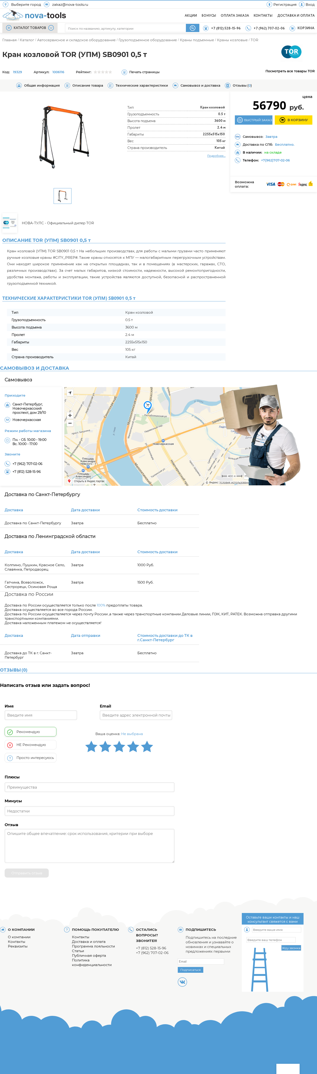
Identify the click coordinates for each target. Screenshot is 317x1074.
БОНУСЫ (209, 15)
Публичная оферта (89, 955)
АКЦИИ (191, 15)
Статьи (78, 951)
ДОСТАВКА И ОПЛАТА (296, 15)
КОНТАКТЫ (263, 15)
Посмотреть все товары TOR (290, 71)
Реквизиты (18, 946)
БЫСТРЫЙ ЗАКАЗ (258, 120)
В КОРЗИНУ (298, 120)
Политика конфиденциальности (92, 962)
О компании (19, 937)
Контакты (16, 941)
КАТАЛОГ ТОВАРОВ (30, 28)
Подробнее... (216, 156)
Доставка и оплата (89, 941)
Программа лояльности (93, 946)
